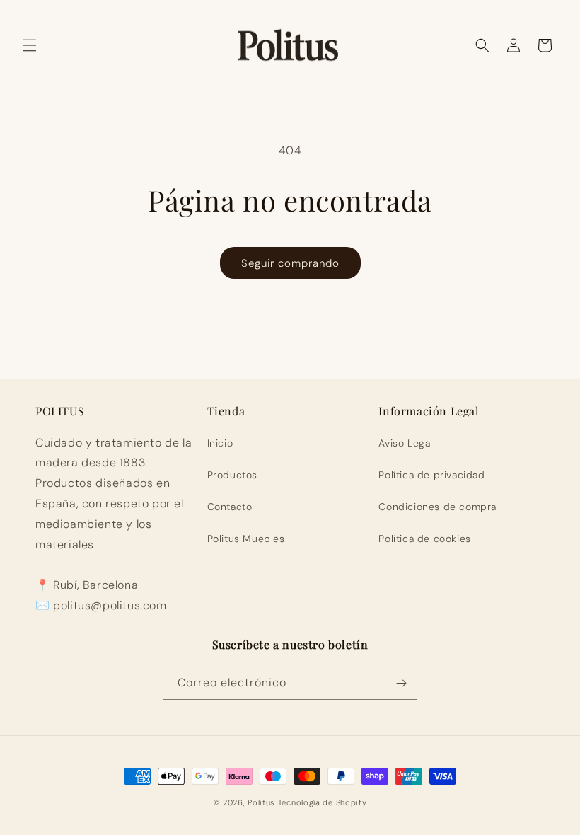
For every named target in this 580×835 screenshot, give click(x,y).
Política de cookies (424, 538)
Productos (232, 474)
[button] (29, 45)
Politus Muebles (246, 538)
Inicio (220, 443)
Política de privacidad (431, 474)
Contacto (230, 506)
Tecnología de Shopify (322, 802)
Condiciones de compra (437, 506)
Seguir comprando (290, 263)
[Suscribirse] (401, 683)
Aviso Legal (405, 443)
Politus (261, 802)
